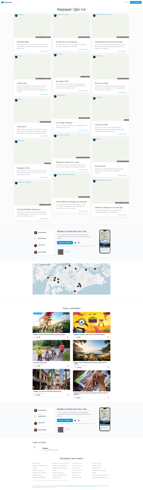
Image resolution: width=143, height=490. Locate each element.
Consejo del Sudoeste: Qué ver (100, 475)
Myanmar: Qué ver (96, 463)
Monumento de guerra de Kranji (108, 42)
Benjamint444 (81, 37)
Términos (61, 485)
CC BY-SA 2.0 (47, 204)
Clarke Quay (22, 83)
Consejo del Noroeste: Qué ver (100, 477)
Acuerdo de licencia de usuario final (71, 485)
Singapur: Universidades (39, 477)
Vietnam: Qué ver (76, 477)
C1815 (46, 163)
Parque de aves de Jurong (66, 42)
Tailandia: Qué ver (76, 470)
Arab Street (22, 126)
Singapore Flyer (23, 168)
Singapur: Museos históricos (59, 465)
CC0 (49, 163)
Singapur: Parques (37, 475)
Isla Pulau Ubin (62, 81)
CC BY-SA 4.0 (86, 197)
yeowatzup (81, 118)
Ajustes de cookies (92, 485)
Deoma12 (120, 78)
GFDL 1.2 (87, 37)
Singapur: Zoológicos (38, 470)
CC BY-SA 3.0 (47, 121)
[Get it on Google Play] (79, 242)
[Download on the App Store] (75, 242)
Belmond (81, 197)
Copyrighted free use (45, 37)
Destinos (57, 485)
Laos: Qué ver (75, 475)
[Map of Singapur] (71, 279)
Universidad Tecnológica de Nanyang (71, 201)
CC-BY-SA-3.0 (125, 37)
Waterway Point (101, 83)
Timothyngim (118, 202)
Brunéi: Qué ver (76, 468)
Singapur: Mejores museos (39, 472)
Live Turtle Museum (64, 123)
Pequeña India (23, 42)
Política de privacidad (83, 485)
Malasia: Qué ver (56, 477)
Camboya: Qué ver (77, 465)
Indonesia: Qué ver (77, 463)
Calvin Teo (119, 37)
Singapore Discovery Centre (68, 162)
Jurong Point (100, 166)
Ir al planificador (136, 2)
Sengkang (38, 37)
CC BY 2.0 (87, 76)
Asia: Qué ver (36, 463)
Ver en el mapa (44, 51)
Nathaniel (119, 161)
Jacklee (42, 121)
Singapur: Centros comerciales (60, 463)
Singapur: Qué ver (96, 465)
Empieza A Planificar (65, 242)
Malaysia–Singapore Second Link (109, 207)
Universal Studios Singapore (29, 209)
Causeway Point (101, 124)
